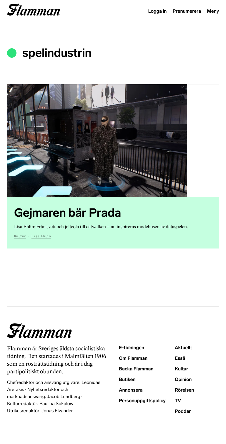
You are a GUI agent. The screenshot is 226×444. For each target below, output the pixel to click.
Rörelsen (184, 390)
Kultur (20, 236)
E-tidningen (131, 348)
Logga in (157, 11)
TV (178, 401)
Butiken (127, 379)
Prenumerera (187, 11)
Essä (180, 358)
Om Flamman (133, 358)
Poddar (183, 411)
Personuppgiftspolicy (142, 401)
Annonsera (131, 390)
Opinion (183, 379)
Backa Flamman (136, 369)
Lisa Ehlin (41, 236)
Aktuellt (183, 348)
